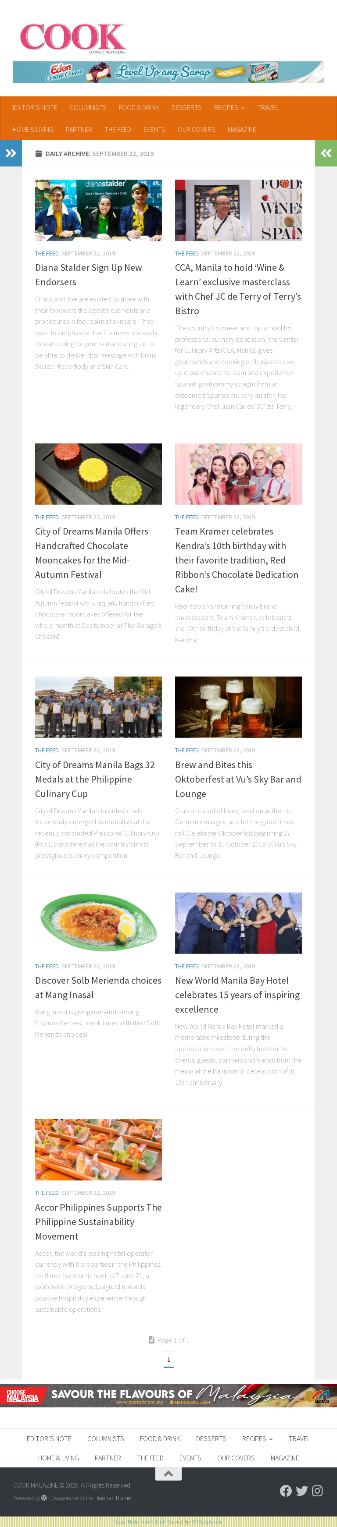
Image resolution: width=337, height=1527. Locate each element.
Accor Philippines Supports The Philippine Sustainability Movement (98, 1221)
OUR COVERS (196, 129)
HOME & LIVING (33, 129)
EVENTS (154, 129)
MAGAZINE (242, 129)
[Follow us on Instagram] (318, 1491)
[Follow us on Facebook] (286, 1491)
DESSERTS (187, 107)
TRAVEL (268, 107)
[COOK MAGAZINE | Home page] (73, 37)
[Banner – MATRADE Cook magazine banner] (168, 1405)
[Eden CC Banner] (168, 72)
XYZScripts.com (207, 1522)
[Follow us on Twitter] (302, 1491)
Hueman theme (112, 1498)
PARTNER (79, 129)
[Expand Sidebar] (11, 153)
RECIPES (226, 107)
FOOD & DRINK (139, 107)
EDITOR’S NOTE (35, 107)
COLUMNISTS (88, 107)
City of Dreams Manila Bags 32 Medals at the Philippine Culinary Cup (95, 779)
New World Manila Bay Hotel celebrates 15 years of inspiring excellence (237, 994)
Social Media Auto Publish (140, 1522)
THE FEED (117, 129)
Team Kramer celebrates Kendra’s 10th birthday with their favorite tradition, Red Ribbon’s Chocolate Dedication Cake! (237, 560)
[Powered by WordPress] (44, 1498)
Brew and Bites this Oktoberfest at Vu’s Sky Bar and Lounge (238, 779)
